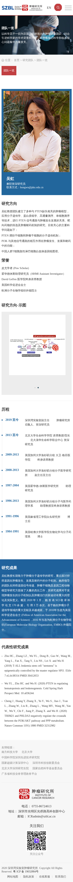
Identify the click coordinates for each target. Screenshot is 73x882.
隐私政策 (28, 876)
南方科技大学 (10, 752)
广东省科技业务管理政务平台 (19, 773)
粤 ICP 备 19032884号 (26, 871)
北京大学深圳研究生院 (15, 768)
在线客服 (44, 876)
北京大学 (27, 752)
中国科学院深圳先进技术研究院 (21, 757)
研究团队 (28, 60)
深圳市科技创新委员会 (46, 762)
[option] (36, 345)
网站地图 (12, 876)
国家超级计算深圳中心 (15, 762)
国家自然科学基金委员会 (47, 768)
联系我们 (60, 876)
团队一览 (9, 70)
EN (49, 7)
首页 (16, 60)
